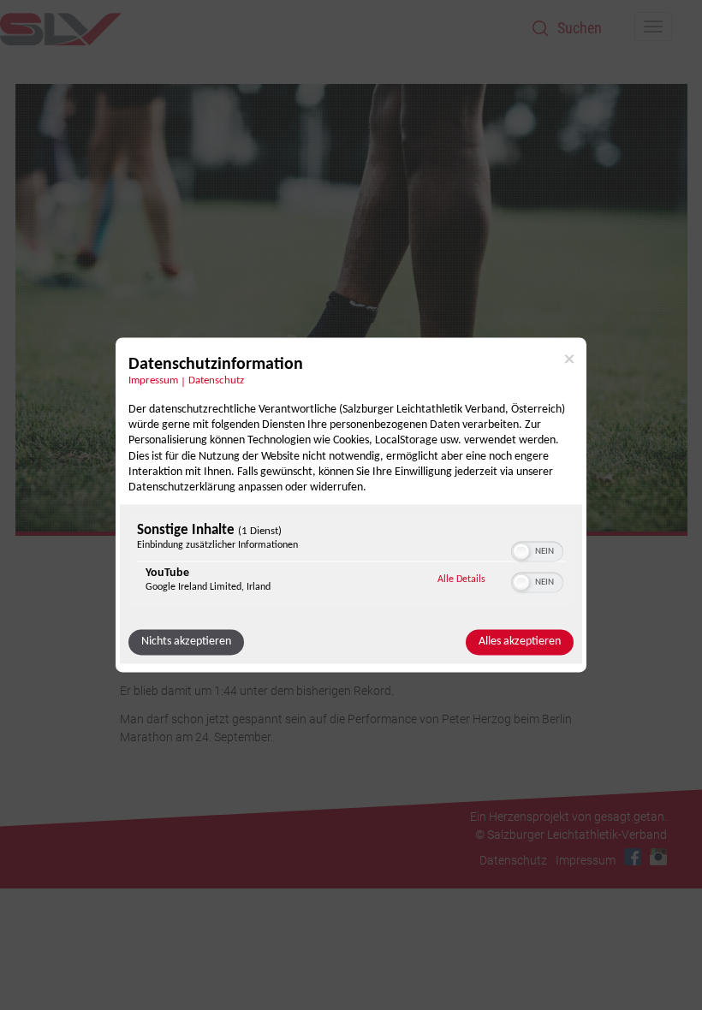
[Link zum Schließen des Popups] (569, 358)
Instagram (658, 856)
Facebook (632, 856)
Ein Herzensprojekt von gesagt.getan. (568, 816)
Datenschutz (216, 381)
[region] (351, 563)
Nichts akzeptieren (186, 642)
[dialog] (351, 504)
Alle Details (461, 579)
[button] (521, 552)
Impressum (153, 381)
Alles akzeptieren (520, 642)
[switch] (537, 550)
